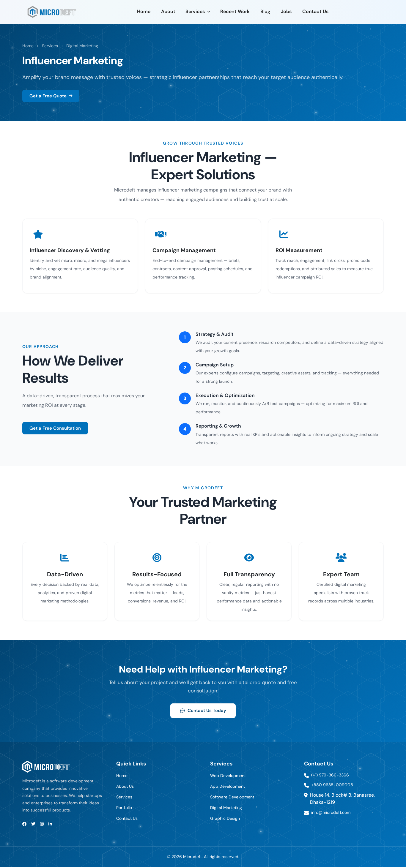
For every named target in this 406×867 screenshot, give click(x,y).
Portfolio (124, 807)
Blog (265, 11)
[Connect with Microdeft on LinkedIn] (50, 824)
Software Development (232, 797)
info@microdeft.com (330, 812)
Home (143, 11)
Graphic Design (225, 818)
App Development (227, 786)
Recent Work (235, 11)
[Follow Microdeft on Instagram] (42, 824)
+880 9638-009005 (332, 784)
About (168, 11)
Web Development (228, 775)
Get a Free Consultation (55, 428)
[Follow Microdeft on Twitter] (33, 824)
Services (195, 11)
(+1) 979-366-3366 (330, 775)
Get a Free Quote (48, 96)
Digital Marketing (82, 45)
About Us (125, 786)
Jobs (286, 11)
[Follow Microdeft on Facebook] (24, 824)
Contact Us (315, 11)
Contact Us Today (207, 710)
